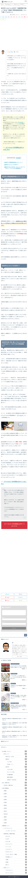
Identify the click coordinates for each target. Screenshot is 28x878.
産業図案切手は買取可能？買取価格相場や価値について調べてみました (14, 728)
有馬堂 (16, 862)
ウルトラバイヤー (16, 844)
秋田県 (15, 820)
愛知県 (15, 805)
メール (3, 622)
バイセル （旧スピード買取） (16, 854)
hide (18, 158)
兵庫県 (15, 793)
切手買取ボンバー (16, 857)
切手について (15, 754)
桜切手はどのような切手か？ (12, 164)
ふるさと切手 (16, 769)
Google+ (8, 597)
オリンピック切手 (16, 772)
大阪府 (15, 796)
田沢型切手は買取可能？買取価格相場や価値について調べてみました (14, 719)
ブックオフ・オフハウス (16, 830)
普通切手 (16, 759)
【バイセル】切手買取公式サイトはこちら (14, 525)
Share (21, 594)
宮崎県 (15, 799)
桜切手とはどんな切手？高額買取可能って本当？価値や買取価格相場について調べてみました (14, 723)
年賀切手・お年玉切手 (16, 779)
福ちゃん (16, 864)
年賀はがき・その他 (16, 756)
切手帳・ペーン (16, 764)
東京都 (15, 808)
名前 (3, 617)
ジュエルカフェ (16, 849)
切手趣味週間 (16, 774)
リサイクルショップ (15, 828)
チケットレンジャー (16, 872)
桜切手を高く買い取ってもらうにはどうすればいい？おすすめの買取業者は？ (15, 167)
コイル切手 (16, 761)
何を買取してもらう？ (14, 751)
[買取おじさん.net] (11, 2)
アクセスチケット (16, 870)
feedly (21, 600)
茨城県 (15, 822)
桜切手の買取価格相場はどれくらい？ (14, 162)
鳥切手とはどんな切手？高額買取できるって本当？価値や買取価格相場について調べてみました (14, 736)
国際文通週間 (16, 777)
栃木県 (15, 811)
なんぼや (16, 839)
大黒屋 (16, 859)
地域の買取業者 (14, 788)
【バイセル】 (20, 122)
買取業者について (14, 825)
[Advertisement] (14, 36)
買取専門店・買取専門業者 (15, 833)
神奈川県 (15, 814)
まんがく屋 (16, 841)
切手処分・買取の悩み (15, 785)
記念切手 (16, 767)
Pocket (7, 600)
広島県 (15, 802)
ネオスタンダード (16, 851)
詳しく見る (19, 656)
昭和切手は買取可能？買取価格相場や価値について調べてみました (14, 732)
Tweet (7, 594)
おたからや (16, 836)
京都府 (15, 790)
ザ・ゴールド (16, 846)
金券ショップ (15, 867)
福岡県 (15, 817)
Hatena (21, 597)
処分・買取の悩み (14, 782)
